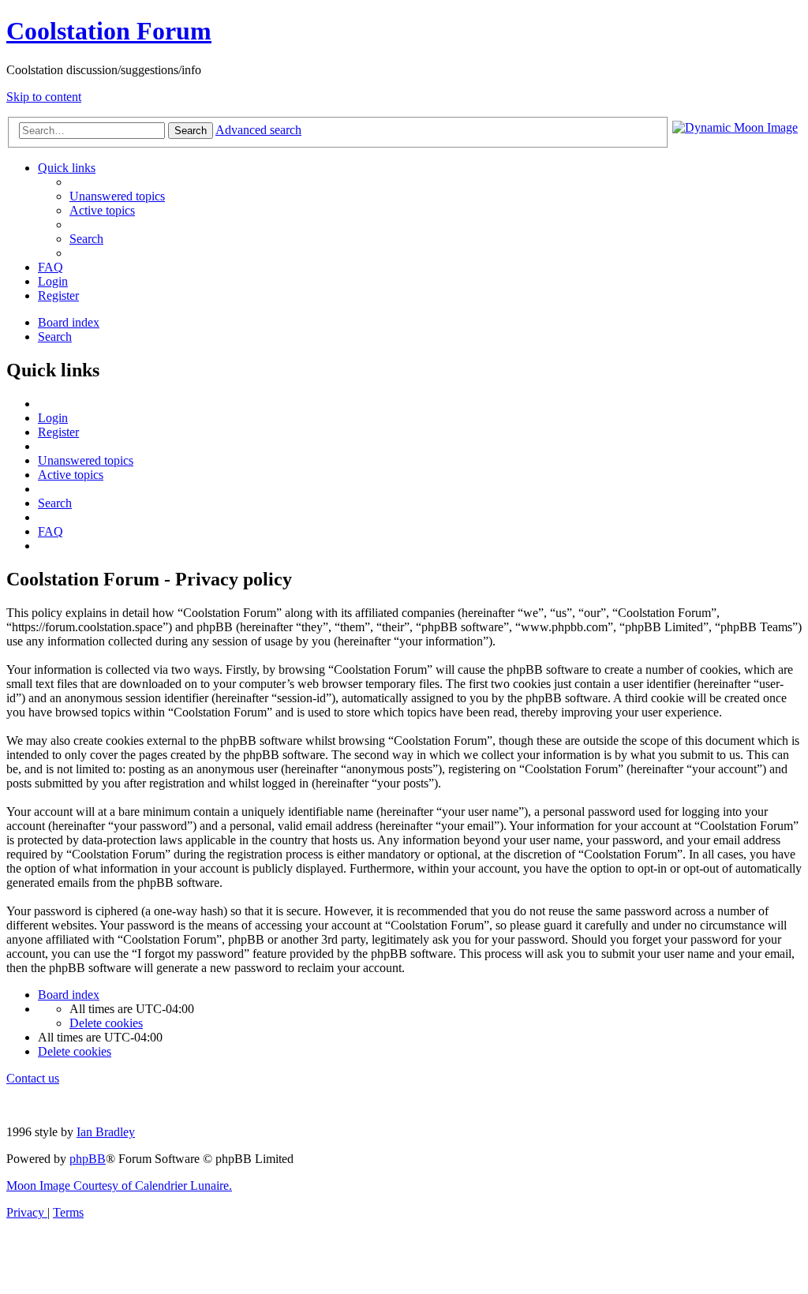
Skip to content (43, 96)
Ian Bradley (106, 1132)
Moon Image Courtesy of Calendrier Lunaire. (119, 1185)
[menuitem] (117, 196)
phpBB (87, 1158)
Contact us (32, 1078)
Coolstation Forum (108, 31)
